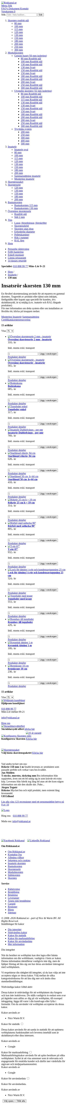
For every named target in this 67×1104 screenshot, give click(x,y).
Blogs (11, 909)
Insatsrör (12, 146)
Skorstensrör (14, 184)
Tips (10, 220)
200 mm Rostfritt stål (31, 79)
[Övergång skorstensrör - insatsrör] (26, 359)
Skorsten (12, 878)
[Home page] (5, 810)
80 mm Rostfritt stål (31, 58)
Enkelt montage (16, 254)
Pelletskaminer (21, 234)
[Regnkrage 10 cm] (18, 665)
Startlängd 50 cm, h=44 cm (22, 479)
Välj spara (8, 1101)
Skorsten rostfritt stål (18, 20)
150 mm (18, 38)
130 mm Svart (28, 67)
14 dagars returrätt (17, 260)
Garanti (11, 903)
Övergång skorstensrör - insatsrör (26, 362)
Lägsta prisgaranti (17, 257)
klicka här (30, 729)
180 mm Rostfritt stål (31, 76)
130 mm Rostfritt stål (31, 64)
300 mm (18, 49)
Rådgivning (14, 889)
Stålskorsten (14, 875)
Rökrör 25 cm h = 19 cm (21, 502)
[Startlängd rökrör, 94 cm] (21, 453)
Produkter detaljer (17, 357)
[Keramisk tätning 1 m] (20, 642)
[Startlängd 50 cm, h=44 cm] (23, 476)
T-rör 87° (13, 549)
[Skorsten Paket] (10, 749)
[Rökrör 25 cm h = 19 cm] (22, 499)
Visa (3, 330)
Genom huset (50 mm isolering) (30, 55)
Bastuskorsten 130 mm (26, 208)
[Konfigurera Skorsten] (16, 735)
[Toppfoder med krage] (20, 595)
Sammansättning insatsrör (27, 176)
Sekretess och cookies (19, 860)
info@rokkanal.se (10, 717)
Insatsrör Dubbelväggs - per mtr (25, 432)
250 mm (18, 46)
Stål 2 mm (19, 217)
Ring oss (5, 723)
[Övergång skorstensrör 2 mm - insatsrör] (29, 336)
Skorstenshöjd (21, 225)
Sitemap (12, 912)
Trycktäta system (23, 129)
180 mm (18, 41)
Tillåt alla (21, 1101)
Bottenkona (14, 386)
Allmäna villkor (16, 857)
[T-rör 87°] (14, 546)
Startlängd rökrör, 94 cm (21, 456)
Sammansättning (30, 316)
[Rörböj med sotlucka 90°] (22, 523)
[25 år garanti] (33, 733)
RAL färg (19, 240)
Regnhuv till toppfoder (20, 622)
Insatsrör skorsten (17, 863)
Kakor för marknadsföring (21, 938)
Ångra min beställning (19, 900)
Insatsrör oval (21, 149)
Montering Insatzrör (11, 316)
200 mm (18, 44)
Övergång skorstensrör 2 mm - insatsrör (30, 339)
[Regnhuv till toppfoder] (21, 619)
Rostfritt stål (20, 214)
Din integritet (14, 929)
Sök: (3, 14)
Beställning (13, 892)
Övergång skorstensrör (19, 211)
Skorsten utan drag (24, 228)
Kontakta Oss (15, 854)
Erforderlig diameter (24, 231)
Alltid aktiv (27, 986)
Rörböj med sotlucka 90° (21, 526)
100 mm (18, 26)
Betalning (13, 895)
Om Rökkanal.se (16, 851)
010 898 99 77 (20, 266)
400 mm (25, 140)
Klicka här (31, 738)
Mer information (16, 944)
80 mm (17, 23)
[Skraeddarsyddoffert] (13, 726)
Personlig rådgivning (18, 249)
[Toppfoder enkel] (17, 406)
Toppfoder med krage (20, 598)
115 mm (18, 29)
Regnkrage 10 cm (17, 668)
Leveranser (13, 898)
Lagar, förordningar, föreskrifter (30, 223)
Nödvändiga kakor (17, 932)
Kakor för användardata (20, 941)
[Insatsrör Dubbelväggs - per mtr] (25, 429)
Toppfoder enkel (17, 409)
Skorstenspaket (15, 181)
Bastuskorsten (15, 202)
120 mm (18, 32)
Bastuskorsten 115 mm (26, 205)
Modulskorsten (15, 52)
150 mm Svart (28, 73)
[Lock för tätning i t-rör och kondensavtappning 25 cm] (36, 569)
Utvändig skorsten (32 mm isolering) (33, 90)
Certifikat (6, 319)
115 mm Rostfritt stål (31, 99)
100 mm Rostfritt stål (31, 61)
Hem (10, 243)
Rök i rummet (21, 237)
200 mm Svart (28, 82)
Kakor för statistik (17, 935)
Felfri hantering (16, 252)
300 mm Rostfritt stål (31, 88)
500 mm (25, 143)
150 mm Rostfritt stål (31, 70)
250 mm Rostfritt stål (31, 85)
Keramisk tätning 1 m (20, 645)
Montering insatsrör (24, 179)
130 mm (18, 35)
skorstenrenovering (20, 319)
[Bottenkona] (15, 383)
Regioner (12, 906)
